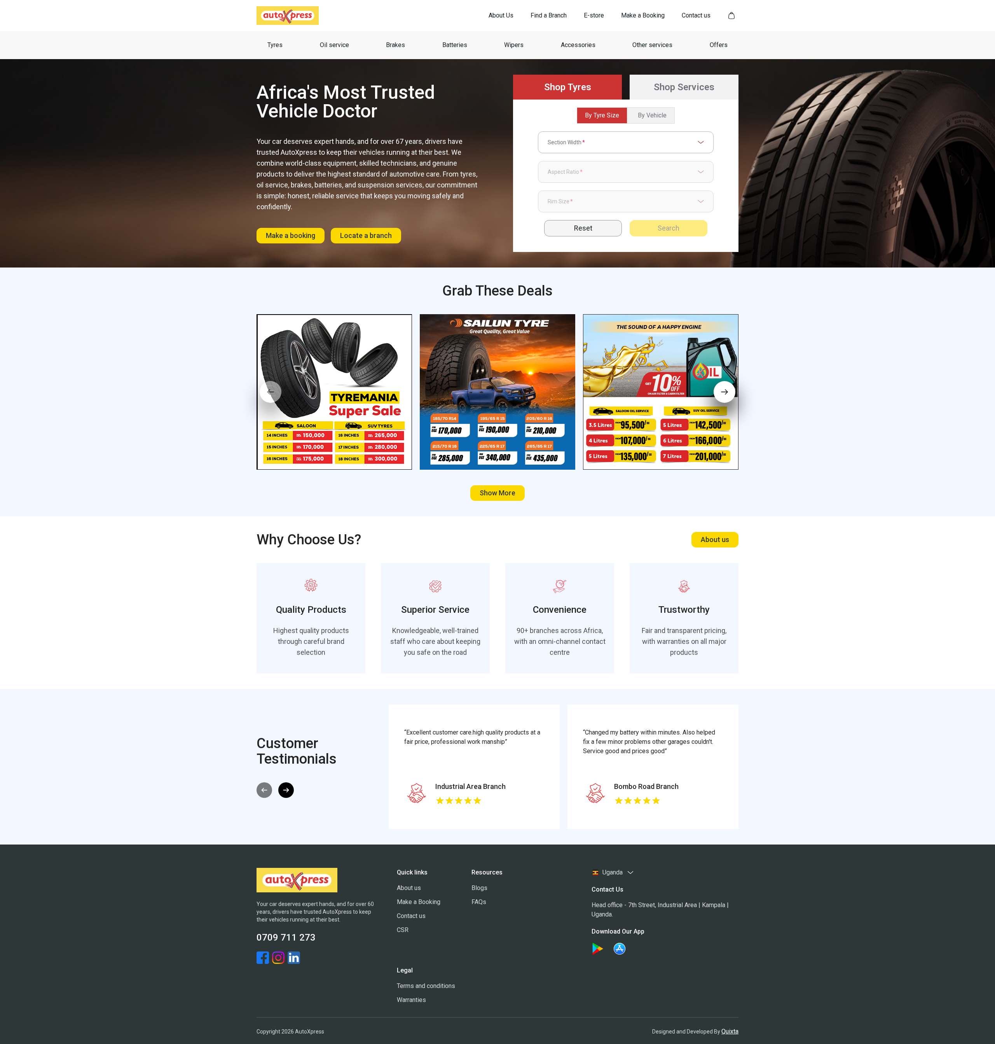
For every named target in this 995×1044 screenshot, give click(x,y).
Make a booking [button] (290, 235)
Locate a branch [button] (366, 235)
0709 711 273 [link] (286, 937)
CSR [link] (402, 930)
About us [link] (409, 888)
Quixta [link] (729, 1031)
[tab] (567, 87)
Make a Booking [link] (418, 902)
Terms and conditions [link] (426, 986)
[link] (501, 15)
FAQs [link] (478, 902)
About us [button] (715, 539)
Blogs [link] (479, 888)
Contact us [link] (411, 916)
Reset (583, 228)
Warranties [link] (411, 1000)
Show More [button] (497, 493)
